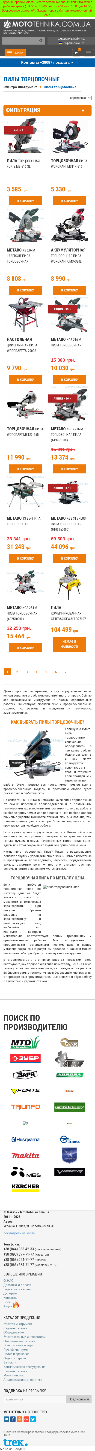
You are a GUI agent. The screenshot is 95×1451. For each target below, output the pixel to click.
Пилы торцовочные (60, 87)
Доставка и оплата (17, 1285)
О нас (8, 1280)
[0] (76, 53)
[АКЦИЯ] (25, 140)
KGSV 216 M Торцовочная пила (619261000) (67, 434)
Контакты (10, 1298)
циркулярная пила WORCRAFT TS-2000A (22, 345)
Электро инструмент (20, 87)
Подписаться (79, 1399)
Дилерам (10, 1293)
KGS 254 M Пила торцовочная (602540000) (22, 613)
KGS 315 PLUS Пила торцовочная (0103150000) (68, 524)
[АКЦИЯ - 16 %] (69, 404)
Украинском (72, 43)
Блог (6, 1302)
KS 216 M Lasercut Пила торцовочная (21, 256)
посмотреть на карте (19, 1233)
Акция (7, 1306)
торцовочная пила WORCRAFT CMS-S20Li (68, 256)
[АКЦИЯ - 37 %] (69, 493)
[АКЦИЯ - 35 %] (69, 314)
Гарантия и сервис (17, 1289)
